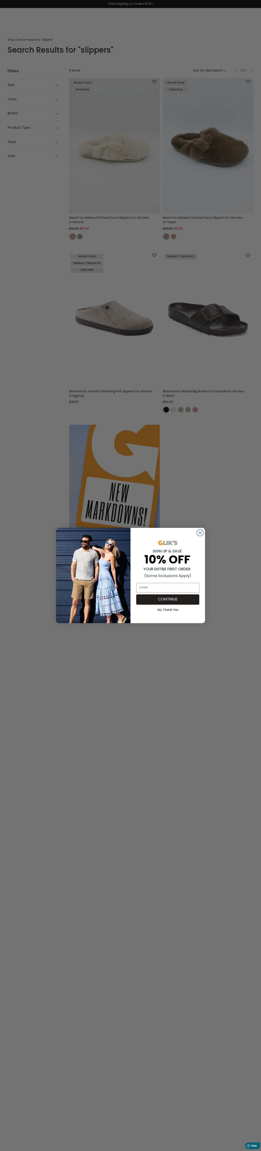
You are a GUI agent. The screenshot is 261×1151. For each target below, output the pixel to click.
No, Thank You (167, 609)
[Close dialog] (200, 532)
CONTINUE (168, 599)
